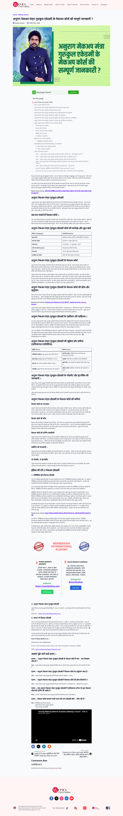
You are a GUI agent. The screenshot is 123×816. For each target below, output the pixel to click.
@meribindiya (76, 582)
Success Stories (84, 4)
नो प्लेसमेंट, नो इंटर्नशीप (42, 136)
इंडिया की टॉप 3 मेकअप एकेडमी (42, 138)
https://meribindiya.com (47, 586)
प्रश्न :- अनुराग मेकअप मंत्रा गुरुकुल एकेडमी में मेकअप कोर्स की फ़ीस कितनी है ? (56, 159)
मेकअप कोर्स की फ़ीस (41, 128)
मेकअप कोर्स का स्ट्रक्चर (42, 125)
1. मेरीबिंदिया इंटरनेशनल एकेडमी (44, 141)
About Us (39, 4)
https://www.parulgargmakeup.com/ (48, 649)
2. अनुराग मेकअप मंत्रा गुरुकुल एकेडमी (46, 146)
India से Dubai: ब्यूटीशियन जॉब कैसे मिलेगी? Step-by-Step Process (55, 168)
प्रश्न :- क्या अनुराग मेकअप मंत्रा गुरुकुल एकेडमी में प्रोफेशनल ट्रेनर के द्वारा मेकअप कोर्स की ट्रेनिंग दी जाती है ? (62, 162)
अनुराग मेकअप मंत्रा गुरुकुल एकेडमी (43, 102)
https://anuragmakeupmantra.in (49, 614)
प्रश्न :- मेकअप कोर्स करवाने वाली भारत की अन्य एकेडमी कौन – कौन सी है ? (55, 166)
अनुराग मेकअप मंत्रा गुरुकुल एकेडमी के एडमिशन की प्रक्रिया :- (50, 115)
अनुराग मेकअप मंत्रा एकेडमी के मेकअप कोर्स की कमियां (48, 123)
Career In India (59, 4)
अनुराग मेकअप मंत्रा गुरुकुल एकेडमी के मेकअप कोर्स (47, 110)
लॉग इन (53, 768)
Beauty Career (48, 4)
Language (104, 4)
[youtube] (72, 798)
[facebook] (51, 798)
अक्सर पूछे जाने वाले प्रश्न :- (41, 151)
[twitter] (56, 798)
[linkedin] (67, 798)
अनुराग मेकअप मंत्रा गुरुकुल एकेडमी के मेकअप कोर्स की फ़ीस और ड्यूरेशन (53, 113)
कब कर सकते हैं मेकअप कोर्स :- (42, 105)
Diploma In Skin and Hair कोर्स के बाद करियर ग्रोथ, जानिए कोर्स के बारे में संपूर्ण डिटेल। (60, 171)
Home (32, 4)
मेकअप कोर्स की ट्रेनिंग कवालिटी (44, 131)
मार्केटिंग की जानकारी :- (42, 133)
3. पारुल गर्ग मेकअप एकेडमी (43, 149)
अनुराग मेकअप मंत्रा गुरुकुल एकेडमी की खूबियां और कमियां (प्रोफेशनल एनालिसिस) (55, 118)
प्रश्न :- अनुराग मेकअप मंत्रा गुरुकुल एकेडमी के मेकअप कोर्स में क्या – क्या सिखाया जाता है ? (59, 154)
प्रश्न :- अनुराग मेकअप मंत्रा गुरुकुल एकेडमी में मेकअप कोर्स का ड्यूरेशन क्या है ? (56, 157)
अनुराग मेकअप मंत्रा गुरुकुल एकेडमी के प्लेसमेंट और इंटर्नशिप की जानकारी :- (53, 120)
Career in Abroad (72, 4)
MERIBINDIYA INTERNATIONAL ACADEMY (48, 144)
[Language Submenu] (108, 4)
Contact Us (95, 4)
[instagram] (61, 798)
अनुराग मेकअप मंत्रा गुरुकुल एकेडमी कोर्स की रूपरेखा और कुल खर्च (51, 107)
